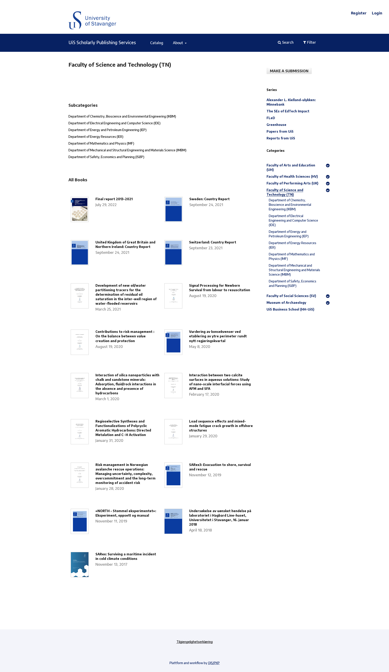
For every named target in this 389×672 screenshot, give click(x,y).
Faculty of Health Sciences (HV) (292, 176)
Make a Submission (289, 71)
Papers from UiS (280, 131)
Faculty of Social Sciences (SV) (291, 296)
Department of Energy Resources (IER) (95, 136)
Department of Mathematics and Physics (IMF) (101, 143)
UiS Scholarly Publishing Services (102, 42)
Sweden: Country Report (209, 199)
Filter (311, 42)
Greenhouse (276, 125)
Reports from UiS (281, 138)
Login (377, 13)
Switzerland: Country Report (212, 242)
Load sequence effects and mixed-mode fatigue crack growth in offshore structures (221, 425)
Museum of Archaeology (286, 302)
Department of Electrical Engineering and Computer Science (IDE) (114, 123)
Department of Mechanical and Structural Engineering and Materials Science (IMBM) (127, 150)
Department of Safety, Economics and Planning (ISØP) (106, 157)
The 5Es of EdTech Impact (288, 111)
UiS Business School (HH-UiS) (290, 309)
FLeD (271, 118)
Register (358, 13)
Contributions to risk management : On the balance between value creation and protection (124, 336)
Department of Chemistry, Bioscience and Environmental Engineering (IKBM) (122, 116)
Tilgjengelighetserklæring (194, 642)
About (178, 43)
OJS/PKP (214, 663)
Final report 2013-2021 (114, 199)
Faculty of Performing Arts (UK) (292, 183)
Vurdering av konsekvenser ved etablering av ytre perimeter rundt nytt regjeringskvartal (218, 336)
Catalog (156, 43)
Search (287, 42)
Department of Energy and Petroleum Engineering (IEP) (107, 130)
